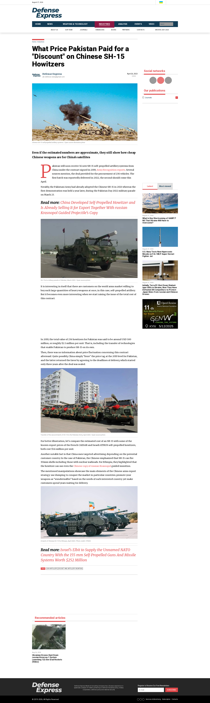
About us (54, 30)
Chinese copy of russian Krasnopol (92, 466)
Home (34, 42)
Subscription (166, 699)
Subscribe (171, 690)
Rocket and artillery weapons (70, 568)
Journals (83, 30)
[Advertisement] (129, 13)
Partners (125, 30)
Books (113, 30)
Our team (68, 30)
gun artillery (52, 568)
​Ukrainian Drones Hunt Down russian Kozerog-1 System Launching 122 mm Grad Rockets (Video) (47, 658)
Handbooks (100, 30)
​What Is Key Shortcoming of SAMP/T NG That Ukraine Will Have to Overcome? (159, 220)
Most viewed (165, 186)
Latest (150, 186)
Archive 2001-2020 (162, 30)
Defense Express (52, 74)
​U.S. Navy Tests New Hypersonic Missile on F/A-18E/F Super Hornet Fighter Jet (158, 254)
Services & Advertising (153, 699)
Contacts (140, 30)
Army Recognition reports (111, 169)
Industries (40, 42)
